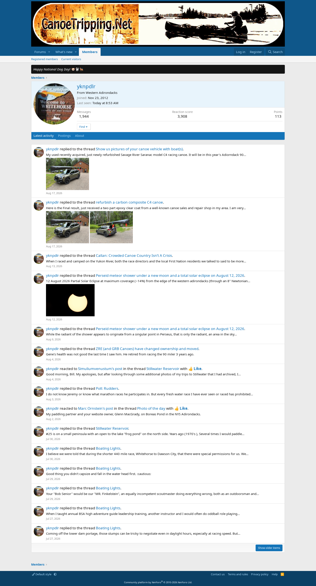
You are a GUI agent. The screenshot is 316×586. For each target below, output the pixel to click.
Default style (43, 574)
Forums (40, 52)
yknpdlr (52, 148)
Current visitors (71, 59)
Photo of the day (151, 408)
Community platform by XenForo (158, 582)
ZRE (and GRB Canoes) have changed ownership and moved (147, 348)
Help (275, 574)
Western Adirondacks (101, 92)
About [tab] (79, 135)
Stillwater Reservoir (162, 368)
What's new (63, 52)
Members (89, 52)
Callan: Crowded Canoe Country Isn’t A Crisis (134, 255)
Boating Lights (108, 448)
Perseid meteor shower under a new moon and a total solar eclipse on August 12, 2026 (170, 275)
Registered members (44, 59)
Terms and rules (238, 574)
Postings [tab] (64, 135)
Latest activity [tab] (44, 135)
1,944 (84, 116)
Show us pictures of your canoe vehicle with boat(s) (139, 148)
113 (278, 116)
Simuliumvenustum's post (100, 368)
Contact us (218, 574)
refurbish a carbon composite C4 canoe (129, 202)
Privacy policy (259, 574)
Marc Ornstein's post (95, 408)
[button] (49, 52)
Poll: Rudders (107, 388)
